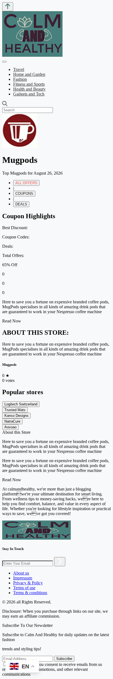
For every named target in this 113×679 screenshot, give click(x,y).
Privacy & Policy (28, 583)
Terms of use (24, 587)
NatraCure (12, 421)
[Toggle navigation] (4, 61)
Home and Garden (29, 74)
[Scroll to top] (7, 6)
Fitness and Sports (29, 84)
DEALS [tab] (21, 204)
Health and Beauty (29, 89)
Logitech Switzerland (20, 404)
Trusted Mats (15, 410)
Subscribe (64, 659)
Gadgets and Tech (28, 94)
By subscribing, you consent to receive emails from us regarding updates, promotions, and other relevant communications (52, 669)
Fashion (20, 79)
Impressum (22, 578)
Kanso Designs (16, 416)
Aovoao (10, 427)
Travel (18, 69)
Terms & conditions (30, 592)
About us (21, 573)
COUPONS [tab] (24, 194)
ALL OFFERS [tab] (26, 183)
